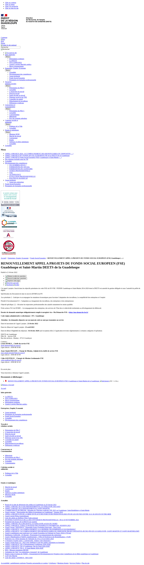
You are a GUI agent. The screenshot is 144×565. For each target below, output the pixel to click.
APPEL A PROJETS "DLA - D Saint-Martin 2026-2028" (24, 548)
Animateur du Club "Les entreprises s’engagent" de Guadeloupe (26, 552)
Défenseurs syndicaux (16, 103)
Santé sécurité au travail (17, 95)
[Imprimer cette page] (13, 281)
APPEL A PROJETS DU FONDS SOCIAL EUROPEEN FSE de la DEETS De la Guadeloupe (37, 155)
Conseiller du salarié (16, 99)
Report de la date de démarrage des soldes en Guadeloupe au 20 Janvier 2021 (31, 505)
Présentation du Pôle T (16, 88)
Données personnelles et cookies (37, 563)
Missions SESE (14, 134)
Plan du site (85, 563)
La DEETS (13, 61)
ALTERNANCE (15, 174)
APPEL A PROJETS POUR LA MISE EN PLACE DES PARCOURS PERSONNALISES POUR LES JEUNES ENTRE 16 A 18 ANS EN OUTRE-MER (58, 514)
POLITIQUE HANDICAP (18, 178)
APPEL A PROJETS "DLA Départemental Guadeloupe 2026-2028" (28, 544)
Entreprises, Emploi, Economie (18, 258)
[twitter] (16, 285)
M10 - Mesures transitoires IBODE (16, 550)
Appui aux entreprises (16, 182)
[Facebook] (9, 285)
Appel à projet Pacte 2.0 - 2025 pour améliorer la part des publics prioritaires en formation (35, 542)
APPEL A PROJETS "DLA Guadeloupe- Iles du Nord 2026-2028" (27, 546)
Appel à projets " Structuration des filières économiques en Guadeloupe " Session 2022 (34, 512)
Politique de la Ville (15, 126)
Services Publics (75, 563)
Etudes (11, 140)
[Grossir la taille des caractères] (16, 278)
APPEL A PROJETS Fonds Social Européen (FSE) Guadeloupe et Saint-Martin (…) (33, 157)
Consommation (14, 115)
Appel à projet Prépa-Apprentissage (17, 516)
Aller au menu (10, 4)
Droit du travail (14, 93)
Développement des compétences (20, 74)
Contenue (4, 37)
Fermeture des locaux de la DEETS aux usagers (21, 522)
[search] (10, 47)
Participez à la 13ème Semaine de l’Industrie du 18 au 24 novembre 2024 (29, 539)
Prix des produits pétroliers (18, 118)
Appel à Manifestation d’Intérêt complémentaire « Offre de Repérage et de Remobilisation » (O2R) (38, 537)
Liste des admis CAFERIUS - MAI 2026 (18, 558)
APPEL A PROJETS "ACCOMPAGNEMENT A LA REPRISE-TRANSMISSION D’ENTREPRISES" (40, 529)
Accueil (3, 258)
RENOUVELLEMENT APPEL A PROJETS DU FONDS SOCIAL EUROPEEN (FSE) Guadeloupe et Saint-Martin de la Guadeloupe (54, 381)
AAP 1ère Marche (11, 556)
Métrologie (13, 116)
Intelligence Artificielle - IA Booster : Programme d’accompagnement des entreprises (33, 535)
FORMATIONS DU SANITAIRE (21, 169)
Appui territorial (14, 76)
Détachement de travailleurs (18, 101)
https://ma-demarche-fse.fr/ (78, 312)
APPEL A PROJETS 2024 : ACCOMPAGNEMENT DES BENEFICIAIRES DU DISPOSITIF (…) (39, 154)
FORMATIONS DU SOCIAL (19, 167)
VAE (11, 172)
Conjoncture (13, 138)
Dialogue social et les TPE (18, 97)
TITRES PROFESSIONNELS (19, 171)
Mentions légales (63, 563)
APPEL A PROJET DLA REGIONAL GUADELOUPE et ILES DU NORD (31, 523)
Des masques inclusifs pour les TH (16, 159)
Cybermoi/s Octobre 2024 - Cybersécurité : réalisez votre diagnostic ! (28, 541)
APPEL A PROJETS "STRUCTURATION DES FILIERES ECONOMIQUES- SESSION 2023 (38, 525)
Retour (8, 57)
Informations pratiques (16, 59)
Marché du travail (15, 136)
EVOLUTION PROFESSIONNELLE (22, 176)
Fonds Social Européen (17, 78)
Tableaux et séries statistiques (19, 142)
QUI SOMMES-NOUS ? (17, 165)
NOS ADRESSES (15, 62)
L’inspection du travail (16, 91)
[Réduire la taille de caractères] (16, 276)
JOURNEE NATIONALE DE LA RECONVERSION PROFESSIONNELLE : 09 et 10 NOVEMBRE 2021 (42, 520)
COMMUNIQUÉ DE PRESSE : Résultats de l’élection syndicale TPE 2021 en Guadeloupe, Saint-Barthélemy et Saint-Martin (47, 510)
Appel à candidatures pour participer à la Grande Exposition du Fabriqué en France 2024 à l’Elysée (38, 533)
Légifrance (52, 563)
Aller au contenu (10, 2)
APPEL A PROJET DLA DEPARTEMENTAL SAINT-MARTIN (27, 508)
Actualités (12, 72)
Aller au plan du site (11, 8)
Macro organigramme (16, 66)
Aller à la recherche (11, 6)
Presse (3, 43)
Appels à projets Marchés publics (20, 64)
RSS (2, 41)
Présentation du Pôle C (16, 111)
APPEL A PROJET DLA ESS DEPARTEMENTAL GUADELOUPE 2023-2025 (32, 506)
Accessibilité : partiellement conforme (13, 563)
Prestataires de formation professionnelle (22, 80)
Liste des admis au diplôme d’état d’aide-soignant (21, 518)
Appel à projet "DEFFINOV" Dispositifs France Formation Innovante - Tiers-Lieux (33, 527)
